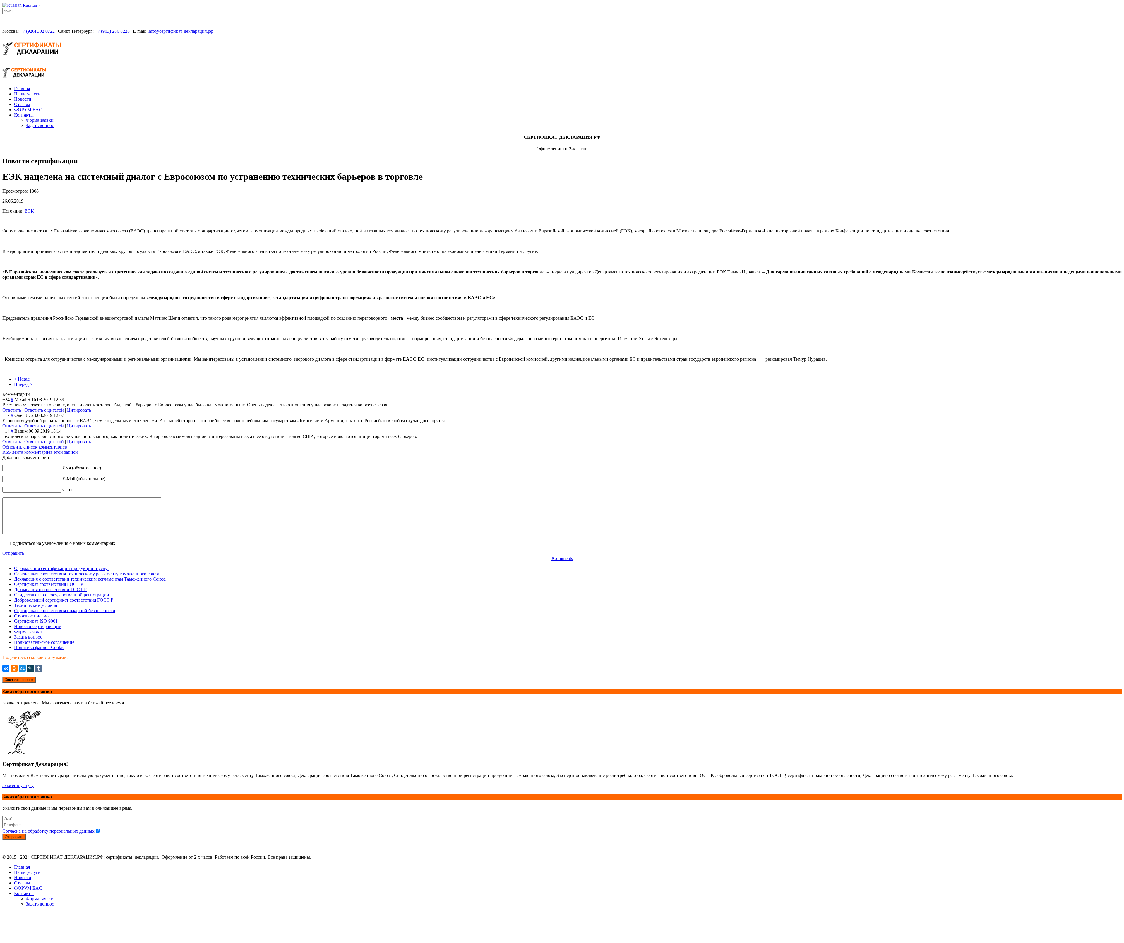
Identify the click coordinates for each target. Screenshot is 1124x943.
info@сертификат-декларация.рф (180, 31)
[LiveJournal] (30, 668)
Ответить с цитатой (44, 410)
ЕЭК (29, 210)
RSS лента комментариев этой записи (40, 452)
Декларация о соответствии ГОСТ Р (50, 589)
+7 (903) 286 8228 (112, 31)
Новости (22, 99)
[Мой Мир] (22, 668)
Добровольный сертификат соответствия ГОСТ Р (63, 600)
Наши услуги (27, 93)
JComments (562, 558)
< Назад (22, 378)
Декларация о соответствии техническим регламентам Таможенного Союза (90, 578)
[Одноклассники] (14, 668)
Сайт (67, 489)
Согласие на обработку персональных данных (48, 831)
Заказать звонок (19, 679)
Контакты (24, 114)
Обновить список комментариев (34, 446)
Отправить (13, 553)
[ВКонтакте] (5, 668)
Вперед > (23, 384)
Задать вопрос (40, 125)
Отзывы (22, 104)
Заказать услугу (18, 785)
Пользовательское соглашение (44, 642)
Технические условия (35, 605)
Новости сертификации (37, 626)
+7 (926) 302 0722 (37, 31)
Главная (22, 88)
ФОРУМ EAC (28, 109)
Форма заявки (40, 120)
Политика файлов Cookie (39, 647)
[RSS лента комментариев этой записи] (31, 394)
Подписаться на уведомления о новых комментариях (62, 543)
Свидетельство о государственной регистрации (61, 594)
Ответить (11, 410)
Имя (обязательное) (81, 467)
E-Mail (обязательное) (83, 478)
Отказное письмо (31, 615)
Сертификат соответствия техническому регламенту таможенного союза (86, 573)
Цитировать (79, 410)
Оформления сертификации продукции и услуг (61, 568)
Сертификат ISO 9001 (36, 621)
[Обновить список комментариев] (32, 394)
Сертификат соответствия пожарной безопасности (64, 610)
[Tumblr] (38, 668)
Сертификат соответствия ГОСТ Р (48, 584)
